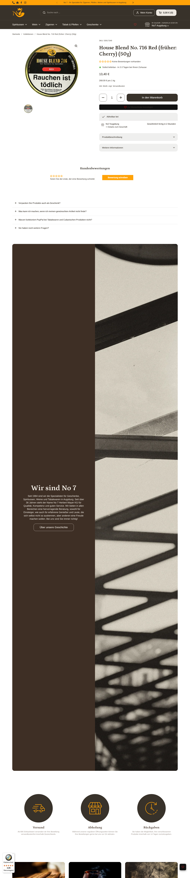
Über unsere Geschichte (54, 527)
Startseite (16, 34)
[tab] (116, 127)
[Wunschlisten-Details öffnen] (135, 24)
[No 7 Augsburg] (18, 12)
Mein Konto (146, 12)
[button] (166, 12)
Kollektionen (28, 34)
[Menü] (13, 854)
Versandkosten (119, 86)
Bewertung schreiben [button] (118, 177)
